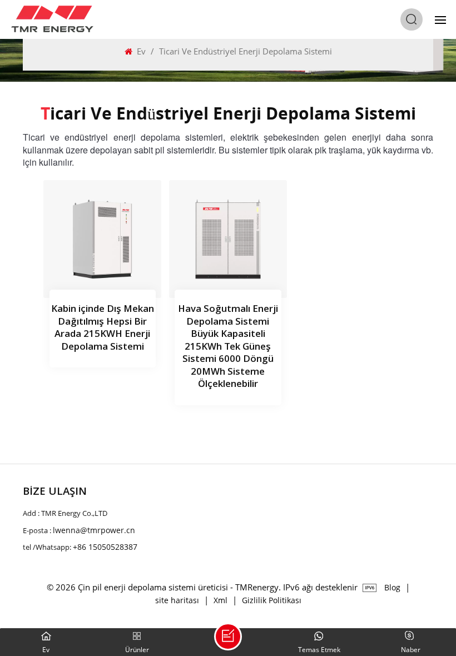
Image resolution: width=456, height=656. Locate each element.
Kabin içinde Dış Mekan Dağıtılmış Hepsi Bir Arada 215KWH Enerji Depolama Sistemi (102, 328)
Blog (392, 587)
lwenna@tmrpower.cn (94, 530)
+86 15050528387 (105, 546)
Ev (141, 51)
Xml (220, 600)
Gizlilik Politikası (271, 600)
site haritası (177, 600)
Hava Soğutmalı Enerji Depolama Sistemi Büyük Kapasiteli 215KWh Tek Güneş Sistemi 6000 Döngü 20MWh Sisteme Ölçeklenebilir (228, 347)
